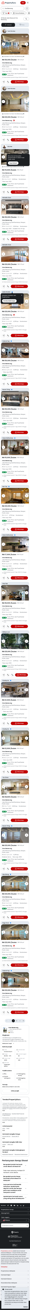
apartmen (20, 1107)
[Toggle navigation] (27, 2)
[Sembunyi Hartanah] (22, 36)
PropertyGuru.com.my (7, 1251)
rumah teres (5, 1107)
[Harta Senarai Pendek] (26, 36)
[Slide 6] (17, 52)
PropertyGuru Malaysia (8, 1271)
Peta (23, 25)
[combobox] (14, 8)
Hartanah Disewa (6, 1279)
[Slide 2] (12, 52)
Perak (7, 1128)
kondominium (13, 1107)
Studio (4, 1144)
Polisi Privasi (11, 1297)
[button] (8, 1043)
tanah (10, 1108)
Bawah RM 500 (6, 1136)
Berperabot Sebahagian (21, 1154)
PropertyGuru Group (7, 1209)
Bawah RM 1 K (15, 1136)
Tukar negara (5, 1217)
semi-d (25, 1107)
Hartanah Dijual (5, 1275)
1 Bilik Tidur (10, 1144)
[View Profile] (15, 31)
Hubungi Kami (5, 1213)
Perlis (3, 1128)
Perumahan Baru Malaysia (9, 1283)
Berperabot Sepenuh (7, 1154)
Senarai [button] (9, 25)
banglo (4, 1108)
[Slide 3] (13, 52)
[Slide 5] (16, 52)
